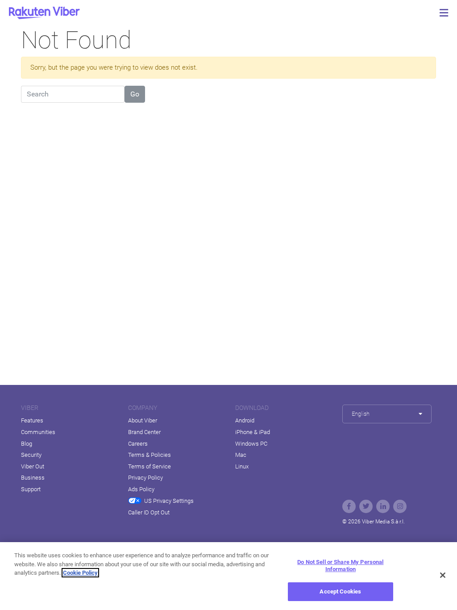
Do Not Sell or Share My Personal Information (340, 565)
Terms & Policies (149, 454)
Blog (26, 443)
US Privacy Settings (169, 500)
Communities (38, 432)
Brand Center (144, 432)
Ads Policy (141, 489)
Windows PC (251, 443)
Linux (242, 466)
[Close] (443, 575)
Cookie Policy (80, 572)
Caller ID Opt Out (149, 512)
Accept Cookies (340, 591)
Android (244, 420)
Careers (138, 443)
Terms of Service (149, 466)
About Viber (142, 420)
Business (33, 477)
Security (31, 454)
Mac (240, 454)
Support (31, 489)
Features (32, 420)
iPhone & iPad (252, 432)
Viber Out (32, 466)
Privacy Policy (145, 477)
